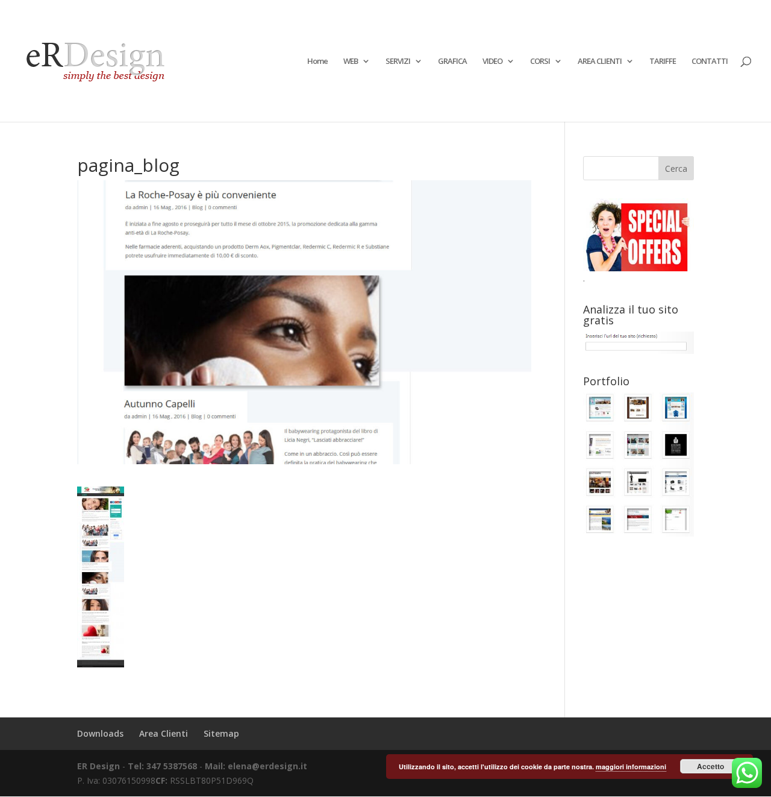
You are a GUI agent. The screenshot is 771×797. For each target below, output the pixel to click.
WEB (350, 61)
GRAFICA (452, 61)
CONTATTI (709, 61)
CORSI (540, 61)
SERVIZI (398, 61)
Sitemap (221, 733)
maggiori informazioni (631, 766)
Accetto (710, 766)
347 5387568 (172, 766)
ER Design (98, 766)
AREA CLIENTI (600, 61)
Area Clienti (163, 733)
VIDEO (492, 61)
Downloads (100, 733)
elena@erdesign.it (267, 766)
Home (317, 61)
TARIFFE (662, 61)
